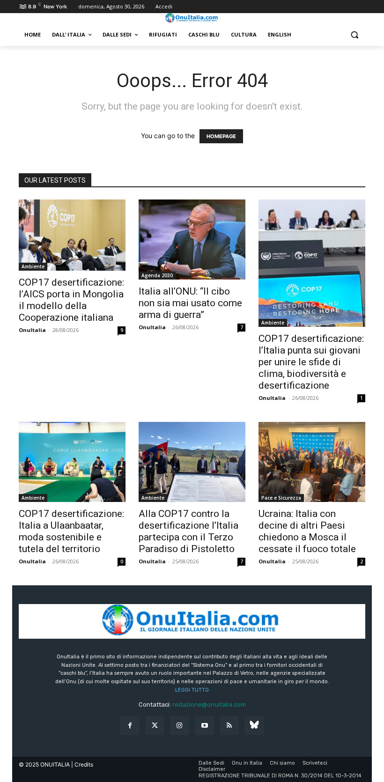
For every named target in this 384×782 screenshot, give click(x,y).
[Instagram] (179, 725)
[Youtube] (204, 725)
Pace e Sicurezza (281, 497)
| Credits (82, 764)
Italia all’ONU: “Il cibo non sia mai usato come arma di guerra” (190, 303)
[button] (354, 35)
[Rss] (229, 725)
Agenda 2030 (157, 275)
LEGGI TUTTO (192, 690)
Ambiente (33, 266)
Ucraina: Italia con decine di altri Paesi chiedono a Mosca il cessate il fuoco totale (307, 531)
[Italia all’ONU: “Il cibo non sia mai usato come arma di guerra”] (192, 239)
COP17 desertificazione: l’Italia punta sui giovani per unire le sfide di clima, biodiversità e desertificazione (311, 362)
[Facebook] (129, 725)
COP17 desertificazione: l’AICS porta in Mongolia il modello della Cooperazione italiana (71, 300)
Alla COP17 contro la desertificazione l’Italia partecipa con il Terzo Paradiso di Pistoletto (188, 531)
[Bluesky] (254, 725)
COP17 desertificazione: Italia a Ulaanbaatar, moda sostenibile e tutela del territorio (71, 531)
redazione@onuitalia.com (209, 704)
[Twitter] (155, 725)
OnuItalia (32, 329)
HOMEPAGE (221, 136)
